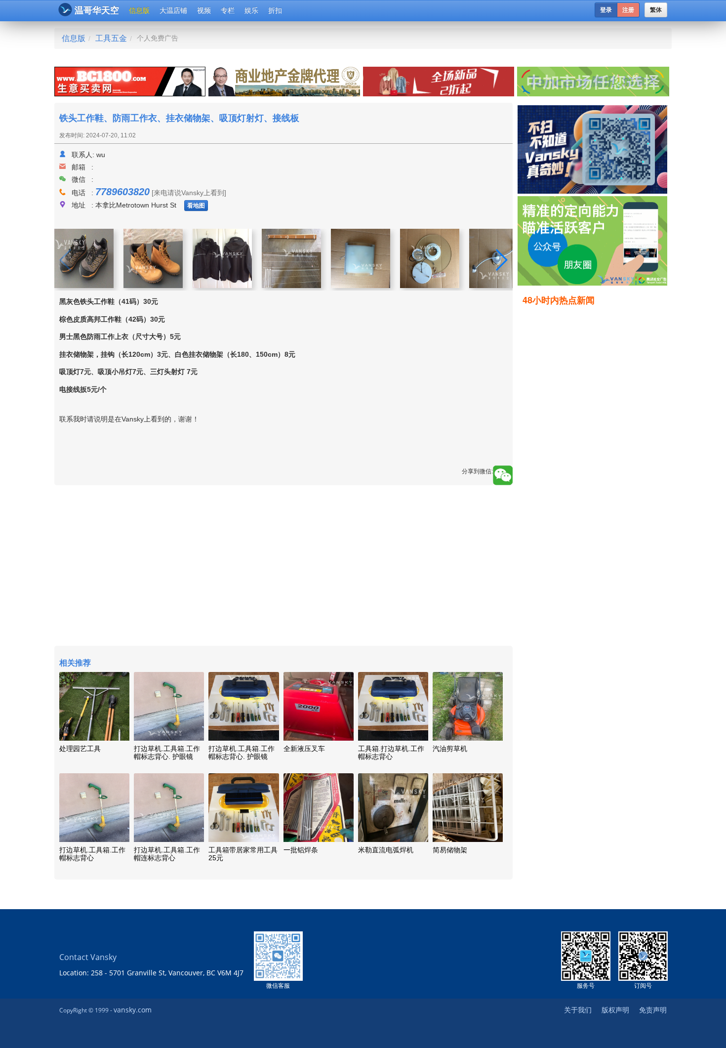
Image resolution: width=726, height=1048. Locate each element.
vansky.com (133, 1009)
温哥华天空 (97, 10)
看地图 (196, 205)
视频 (204, 10)
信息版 (139, 10)
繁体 (656, 9)
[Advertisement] (595, 463)
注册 (628, 9)
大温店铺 (173, 10)
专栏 (228, 10)
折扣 (275, 10)
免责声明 (653, 1009)
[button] (501, 260)
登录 (606, 9)
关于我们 (578, 1009)
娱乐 (251, 10)
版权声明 (615, 1009)
